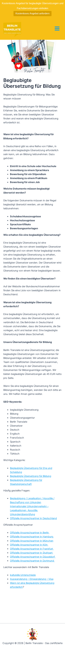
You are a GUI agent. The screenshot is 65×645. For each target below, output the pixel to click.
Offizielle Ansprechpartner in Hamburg (32, 536)
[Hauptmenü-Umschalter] (57, 28)
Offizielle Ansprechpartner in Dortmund (32, 560)
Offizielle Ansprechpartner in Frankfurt (32, 548)
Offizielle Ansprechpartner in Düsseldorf (33, 556)
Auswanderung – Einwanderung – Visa (31, 579)
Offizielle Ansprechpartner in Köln (29, 544)
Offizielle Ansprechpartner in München (31, 540)
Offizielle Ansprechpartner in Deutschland (33, 518)
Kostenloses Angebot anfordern (33, 13)
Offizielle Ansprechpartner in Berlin (30, 532)
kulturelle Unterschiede (23, 575)
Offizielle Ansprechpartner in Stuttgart (31, 552)
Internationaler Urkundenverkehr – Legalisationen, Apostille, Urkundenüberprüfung (29, 510)
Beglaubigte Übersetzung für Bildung (30, 476)
